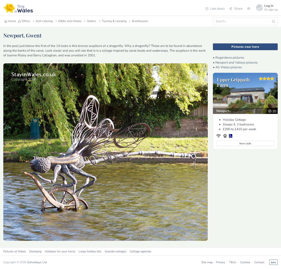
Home (12, 21)
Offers (26, 21)
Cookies (245, 262)
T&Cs (232, 262)
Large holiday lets (90, 251)
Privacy (220, 262)
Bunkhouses (140, 21)
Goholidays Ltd (37, 262)
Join (273, 262)
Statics (91, 21)
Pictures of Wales (14, 251)
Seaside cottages (115, 251)
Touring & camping (114, 21)
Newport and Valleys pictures (236, 62)
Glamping (35, 251)
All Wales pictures (228, 67)
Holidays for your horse (60, 251)
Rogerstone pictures (229, 57)
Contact (259, 262)
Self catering (44, 21)
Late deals (217, 8)
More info (245, 143)
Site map (207, 262)
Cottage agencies (140, 251)
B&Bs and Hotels (69, 21)
